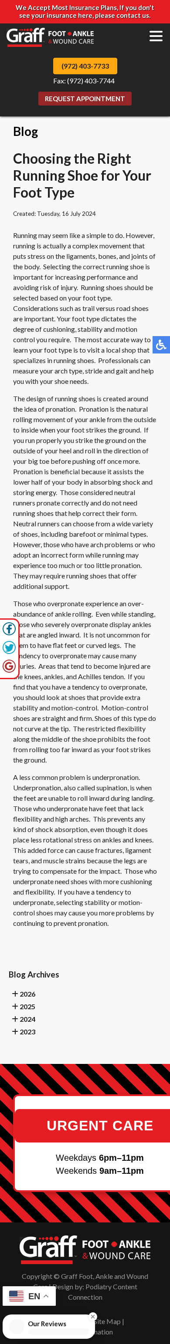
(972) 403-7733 (85, 66)
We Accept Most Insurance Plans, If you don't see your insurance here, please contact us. (85, 11)
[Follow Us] (9, 651)
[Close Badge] (102, 1313)
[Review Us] (9, 670)
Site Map (107, 1321)
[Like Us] (9, 633)
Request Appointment (85, 98)
